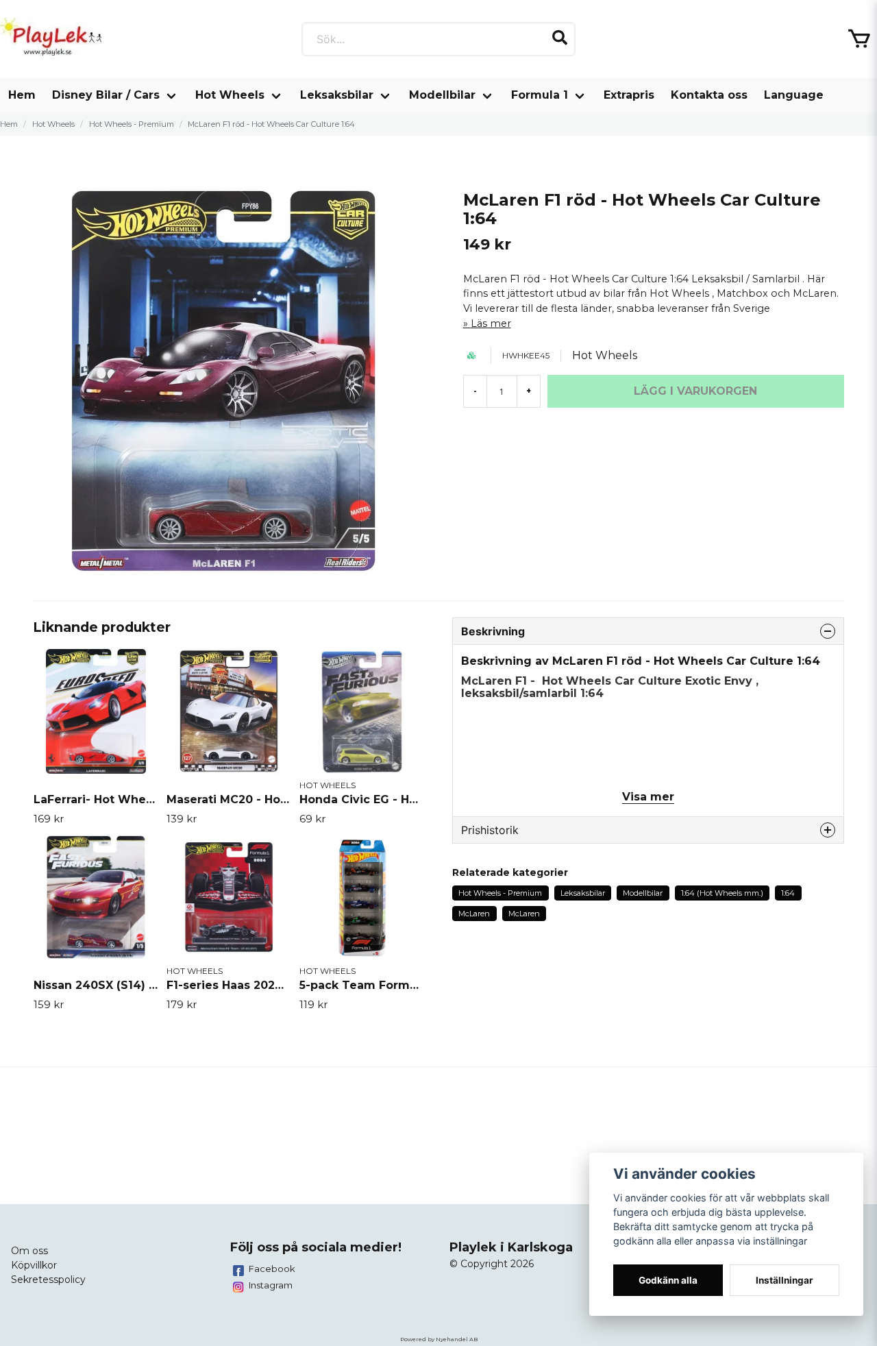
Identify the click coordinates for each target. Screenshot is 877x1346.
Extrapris (629, 94)
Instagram (271, 1285)
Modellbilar (442, 94)
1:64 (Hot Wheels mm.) (722, 893)
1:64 (788, 893)
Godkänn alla (668, 1280)
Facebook (272, 1268)
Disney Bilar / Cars (106, 94)
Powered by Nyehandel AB (439, 1339)
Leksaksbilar (336, 94)
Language (794, 94)
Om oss (29, 1251)
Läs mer (491, 323)
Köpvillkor (34, 1265)
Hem (22, 94)
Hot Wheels (229, 94)
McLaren (474, 913)
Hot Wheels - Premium (131, 124)
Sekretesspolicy (48, 1279)
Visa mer (648, 796)
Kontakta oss (709, 94)
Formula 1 (539, 94)
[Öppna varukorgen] (859, 39)
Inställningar (784, 1280)
